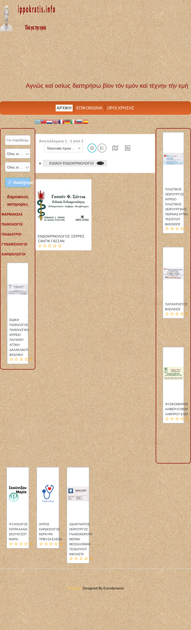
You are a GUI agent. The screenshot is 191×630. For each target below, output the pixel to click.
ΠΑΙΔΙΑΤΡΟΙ (11, 234)
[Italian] (73, 121)
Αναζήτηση (21, 182)
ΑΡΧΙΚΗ (64, 108)
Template (74, 588)
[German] (67, 121)
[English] (55, 121)
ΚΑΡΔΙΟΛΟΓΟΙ (13, 254)
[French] (61, 121)
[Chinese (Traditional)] (44, 121)
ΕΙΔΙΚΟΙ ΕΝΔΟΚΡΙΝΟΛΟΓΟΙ (71, 163)
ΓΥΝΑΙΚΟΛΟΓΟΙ (14, 244)
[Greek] (38, 121)
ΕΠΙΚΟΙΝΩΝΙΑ (89, 108)
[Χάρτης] (115, 150)
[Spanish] (85, 121)
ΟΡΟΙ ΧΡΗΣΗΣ (120, 108)
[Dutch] (49, 121)
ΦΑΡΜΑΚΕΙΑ (12, 214)
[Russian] (79, 121)
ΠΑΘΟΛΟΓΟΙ (12, 224)
